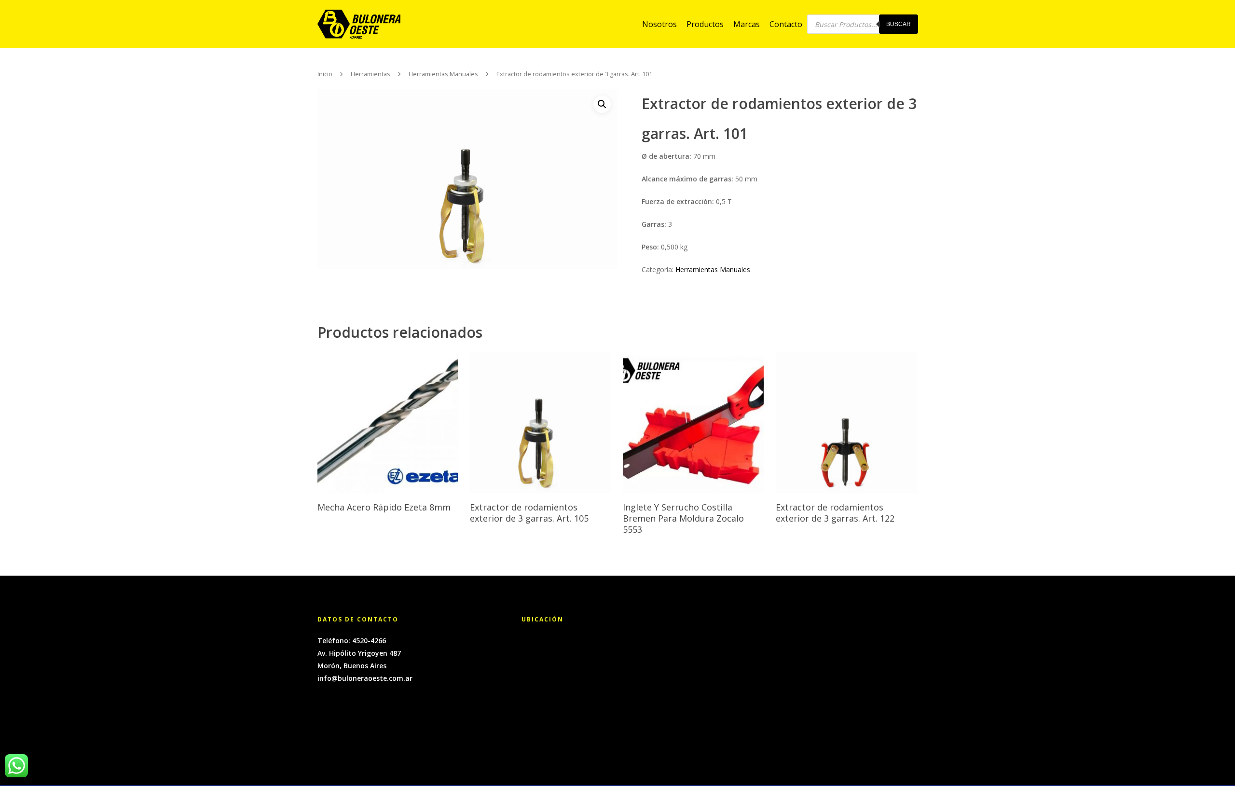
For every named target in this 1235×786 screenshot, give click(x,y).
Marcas (746, 24)
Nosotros (659, 24)
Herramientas (370, 74)
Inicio (324, 74)
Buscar (898, 24)
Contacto (785, 24)
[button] (602, 104)
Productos (705, 24)
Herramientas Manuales (443, 74)
